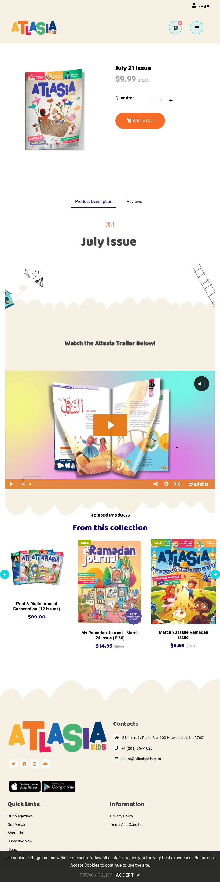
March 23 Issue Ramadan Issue (183, 635)
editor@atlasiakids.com (141, 759)
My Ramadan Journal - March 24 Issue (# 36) (110, 635)
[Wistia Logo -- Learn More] (198, 484)
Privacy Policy (121, 816)
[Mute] (155, 484)
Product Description (93, 201)
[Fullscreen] (177, 484)
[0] (175, 28)
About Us (15, 833)
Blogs (12, 849)
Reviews (134, 201)
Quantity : (124, 98)
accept (128, 875)
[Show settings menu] (166, 484)
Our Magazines (20, 816)
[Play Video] (10, 484)
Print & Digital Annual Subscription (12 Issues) (36, 606)
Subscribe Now (20, 841)
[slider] (89, 484)
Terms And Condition (127, 824)
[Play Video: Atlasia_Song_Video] (110, 425)
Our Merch (16, 824)
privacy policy (96, 875)
